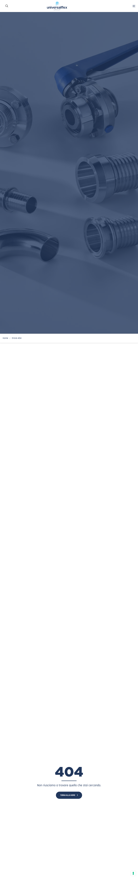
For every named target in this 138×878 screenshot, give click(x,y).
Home (5, 338)
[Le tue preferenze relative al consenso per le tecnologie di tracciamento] (133, 873)
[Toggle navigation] (113, 6)
